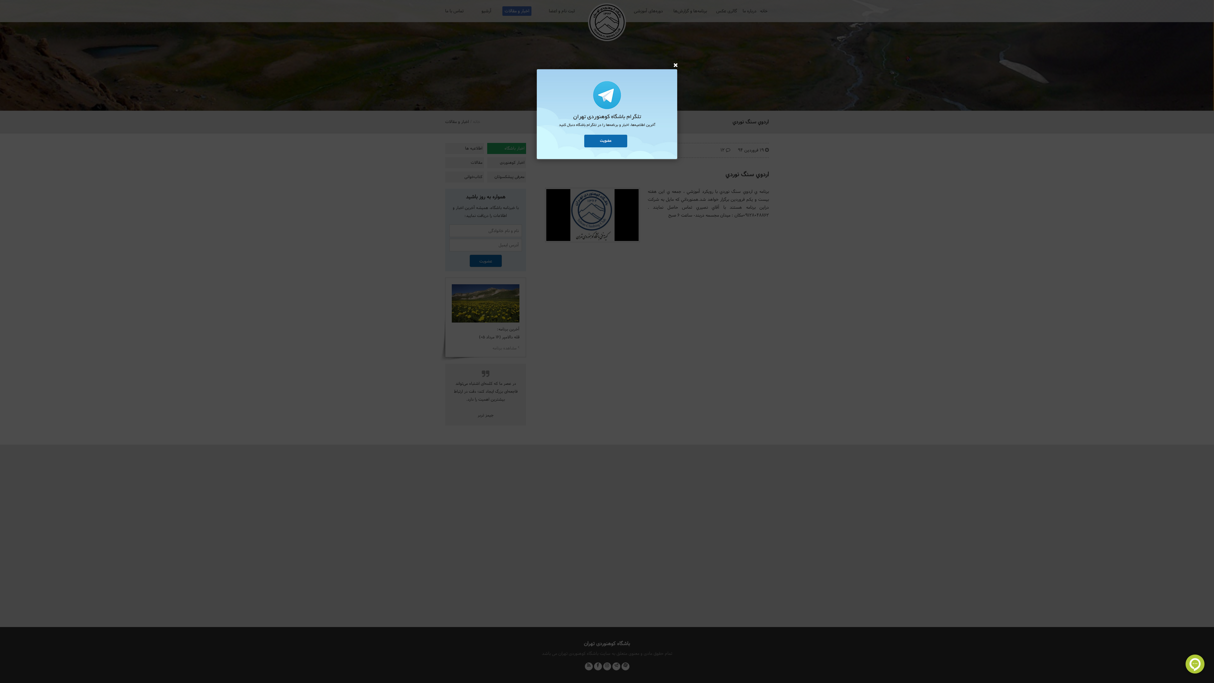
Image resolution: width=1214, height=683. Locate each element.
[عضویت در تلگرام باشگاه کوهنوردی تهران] (607, 115)
